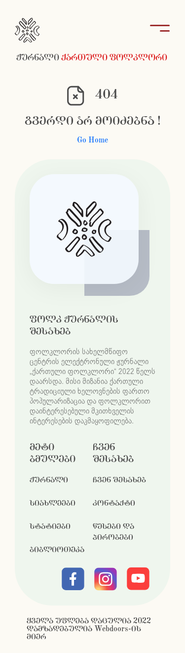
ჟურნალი (49, 480)
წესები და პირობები (113, 532)
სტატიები (50, 526)
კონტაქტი (114, 503)
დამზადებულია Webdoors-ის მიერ (84, 633)
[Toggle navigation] (157, 30)
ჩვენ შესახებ (119, 480)
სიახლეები (52, 503)
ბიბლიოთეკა (57, 550)
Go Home (92, 140)
